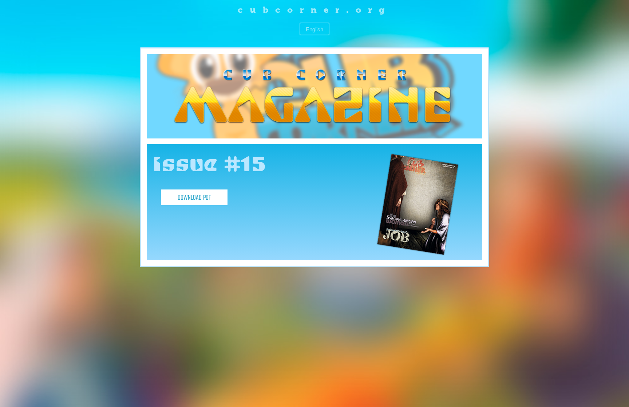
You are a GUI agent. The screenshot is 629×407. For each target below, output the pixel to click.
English (314, 29)
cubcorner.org (315, 9)
